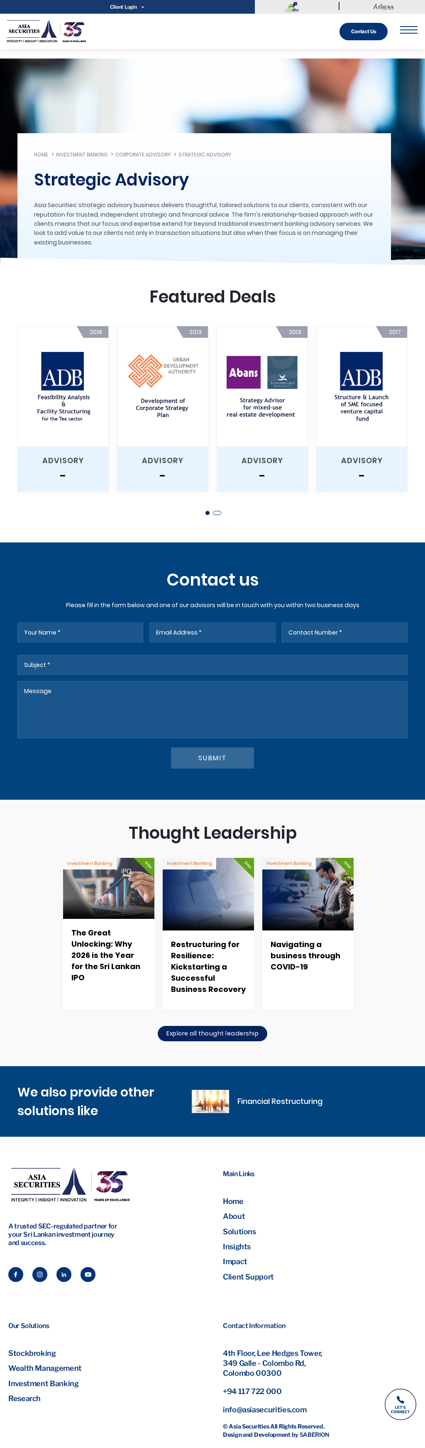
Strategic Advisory (204, 154)
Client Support (248, 1276)
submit (212, 758)
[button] (207, 513)
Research (24, 1398)
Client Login (123, 7)
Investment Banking (81, 154)
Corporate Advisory (143, 154)
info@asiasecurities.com (265, 1409)
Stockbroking (32, 1353)
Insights (237, 1246)
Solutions (239, 1231)
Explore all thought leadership (212, 1033)
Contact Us (363, 31)
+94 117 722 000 (252, 1391)
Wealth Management (45, 1368)
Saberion (315, 1434)
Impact (235, 1261)
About (234, 1216)
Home (41, 154)
